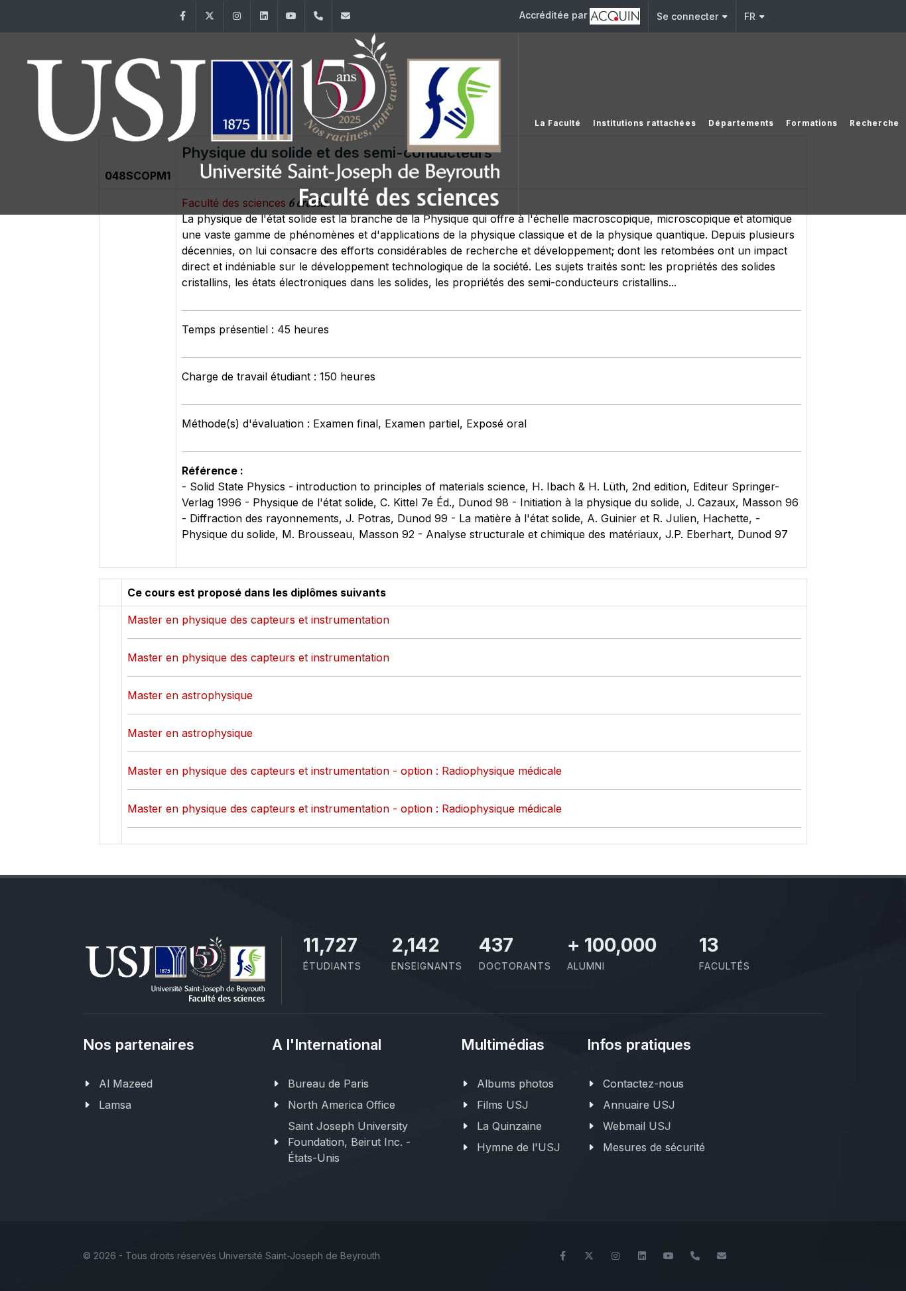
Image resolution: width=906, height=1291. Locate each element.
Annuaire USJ (639, 1104)
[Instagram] (237, 16)
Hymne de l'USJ (518, 1147)
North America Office (341, 1104)
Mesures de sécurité (654, 1147)
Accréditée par (554, 15)
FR (749, 16)
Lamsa (115, 1104)
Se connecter (687, 16)
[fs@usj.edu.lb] (345, 16)
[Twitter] (209, 16)
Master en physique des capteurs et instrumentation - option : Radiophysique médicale (344, 770)
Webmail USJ (637, 1126)
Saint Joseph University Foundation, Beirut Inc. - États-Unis (349, 1141)
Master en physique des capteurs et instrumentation (258, 619)
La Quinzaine (509, 1126)
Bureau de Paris (328, 1083)
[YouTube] (291, 16)
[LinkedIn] (264, 16)
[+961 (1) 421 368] (318, 16)
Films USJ (503, 1104)
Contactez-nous (643, 1083)
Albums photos (515, 1083)
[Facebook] (182, 16)
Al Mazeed (126, 1083)
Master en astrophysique (190, 695)
